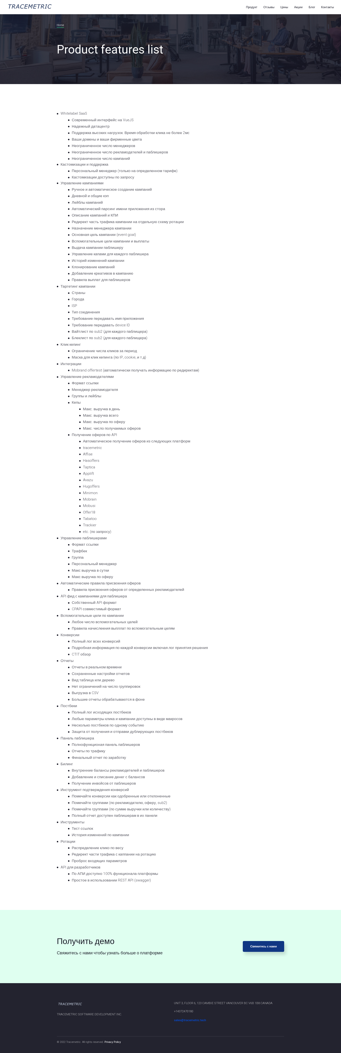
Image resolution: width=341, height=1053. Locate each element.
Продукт (251, 7)
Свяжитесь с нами (263, 946)
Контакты (327, 7)
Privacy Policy (112, 1042)
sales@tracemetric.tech (190, 1020)
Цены (284, 7)
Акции (298, 7)
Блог (312, 7)
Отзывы (268, 7)
